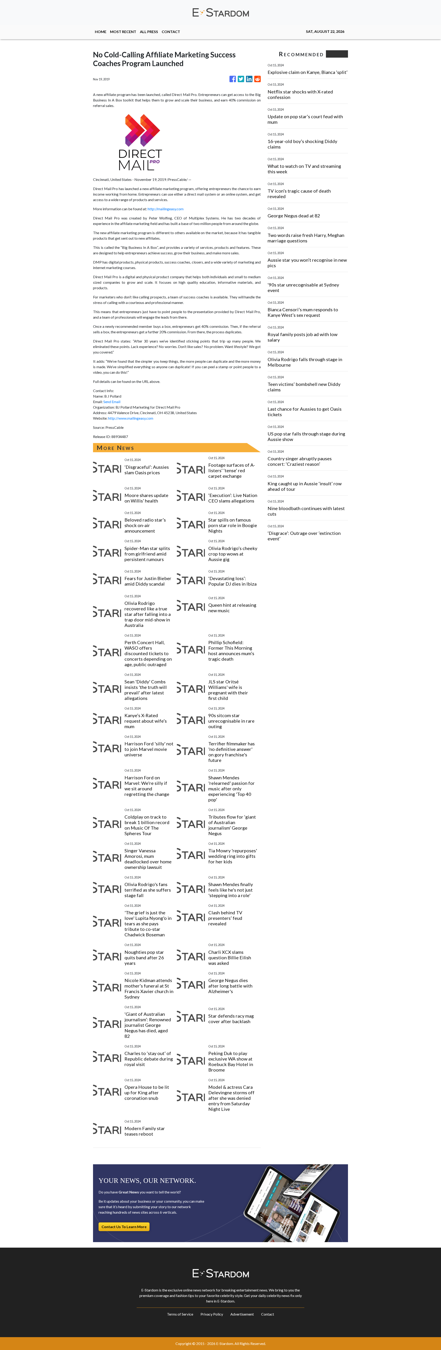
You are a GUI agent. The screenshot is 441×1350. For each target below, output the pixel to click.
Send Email (111, 401)
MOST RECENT (123, 31)
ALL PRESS (149, 31)
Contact (267, 1314)
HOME (100, 31)
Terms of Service (180, 1314)
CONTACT (171, 31)
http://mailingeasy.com (166, 209)
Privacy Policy (212, 1314)
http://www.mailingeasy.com (130, 418)
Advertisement (242, 1314)
